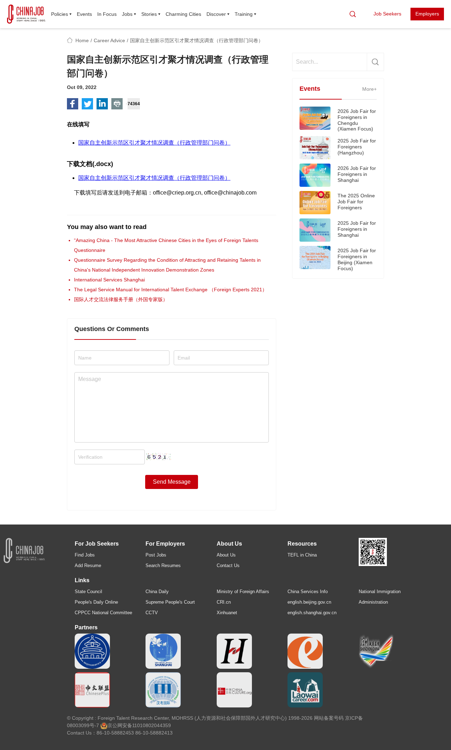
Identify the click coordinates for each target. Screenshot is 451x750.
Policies (59, 14)
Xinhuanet (227, 612)
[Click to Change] (158, 455)
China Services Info (308, 591)
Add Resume (88, 565)
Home (82, 40)
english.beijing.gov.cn (309, 602)
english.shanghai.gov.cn (312, 612)
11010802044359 (151, 725)
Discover (216, 14)
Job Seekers (387, 14)
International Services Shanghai (109, 279)
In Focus (107, 14)
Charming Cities (183, 14)
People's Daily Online (96, 602)
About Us (226, 555)
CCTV (152, 612)
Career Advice (109, 40)
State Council (88, 591)
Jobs (127, 14)
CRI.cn (224, 602)
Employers (427, 14)
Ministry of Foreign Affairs (243, 591)
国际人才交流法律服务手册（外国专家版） (121, 299)
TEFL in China (302, 555)
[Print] (117, 103)
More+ (369, 89)
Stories (149, 14)
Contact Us (228, 565)
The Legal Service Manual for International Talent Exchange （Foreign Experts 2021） (170, 289)
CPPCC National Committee (103, 612)
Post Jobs (156, 555)
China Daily (157, 591)
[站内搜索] (352, 14)
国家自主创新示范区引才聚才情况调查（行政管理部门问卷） (154, 143)
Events (84, 14)
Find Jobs (85, 555)
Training (244, 14)
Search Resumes (163, 565)
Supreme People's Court (170, 602)
